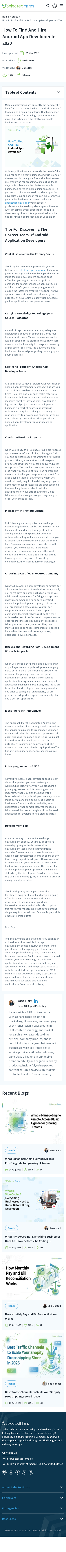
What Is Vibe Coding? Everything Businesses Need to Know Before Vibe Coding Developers (32, 1239)
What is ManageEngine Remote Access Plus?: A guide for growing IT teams (29, 1161)
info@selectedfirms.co (20, 1458)
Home (5, 16)
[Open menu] (60, 6)
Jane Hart (28, 68)
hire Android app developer (31, 270)
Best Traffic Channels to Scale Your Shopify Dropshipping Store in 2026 (32, 1394)
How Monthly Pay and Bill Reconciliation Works (31, 1316)
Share (26, 75)
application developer (17, 202)
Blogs (15, 16)
